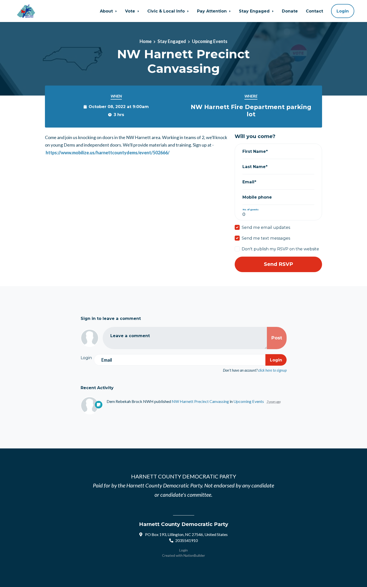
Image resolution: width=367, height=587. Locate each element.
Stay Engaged (255, 11)
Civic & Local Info (166, 11)
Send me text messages (266, 238)
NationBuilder (194, 555)
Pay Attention (212, 11)
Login (343, 11)
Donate (290, 11)
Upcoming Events (209, 41)
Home (146, 41)
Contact (314, 11)
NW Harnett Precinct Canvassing (200, 401)
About (107, 11)
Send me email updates (266, 227)
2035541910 (186, 540)
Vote (130, 11)
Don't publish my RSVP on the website (280, 248)
